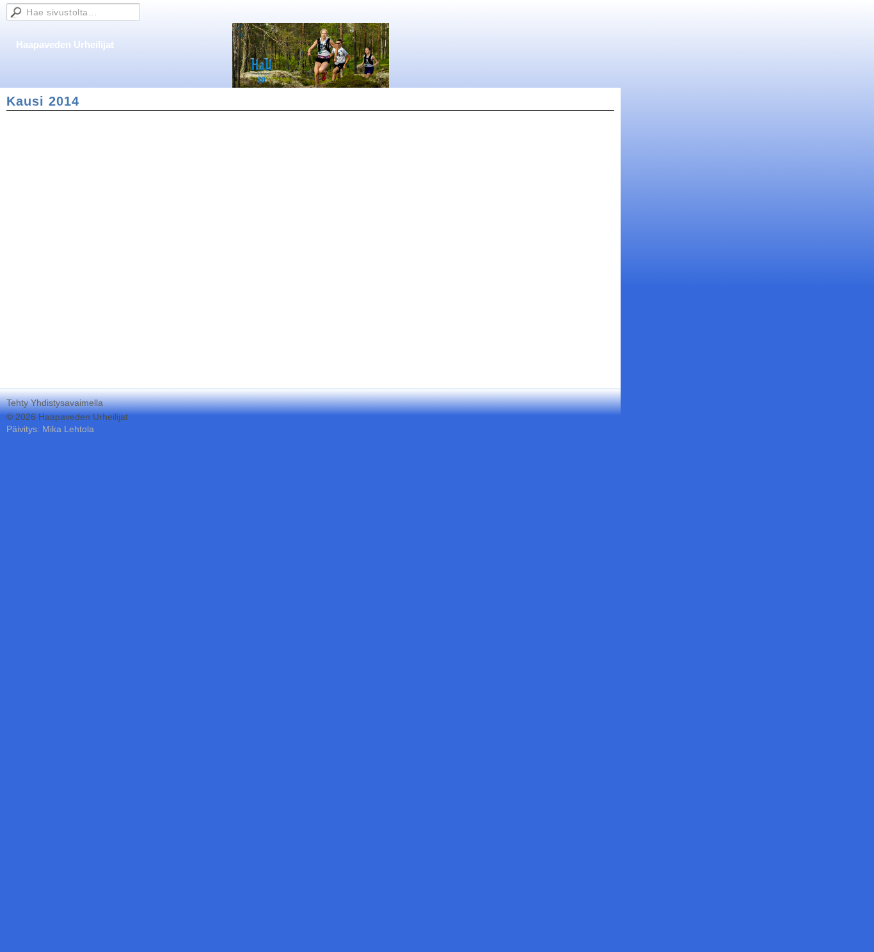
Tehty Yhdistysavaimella (54, 403)
